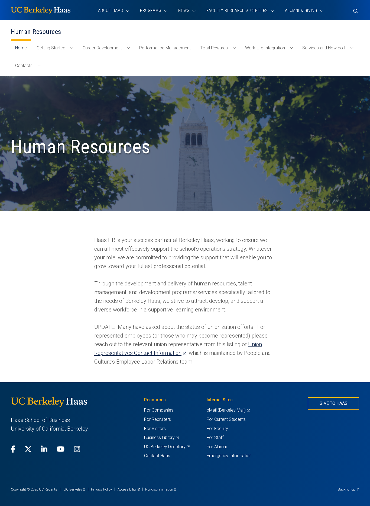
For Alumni (217, 446)
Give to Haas (334, 403)
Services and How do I (323, 47)
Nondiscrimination (160, 489)
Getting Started (51, 47)
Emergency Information (229, 455)
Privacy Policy (101, 489)
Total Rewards (214, 47)
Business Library (161, 437)
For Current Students (226, 419)
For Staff (215, 437)
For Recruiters (157, 419)
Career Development (102, 47)
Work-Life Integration (265, 47)
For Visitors (155, 428)
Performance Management (165, 47)
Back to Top (347, 489)
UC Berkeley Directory (166, 446)
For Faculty (217, 428)
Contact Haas (157, 455)
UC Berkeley (74, 489)
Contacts (24, 65)
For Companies (158, 410)
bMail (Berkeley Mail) (228, 410)
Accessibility (129, 489)
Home (23, 50)
